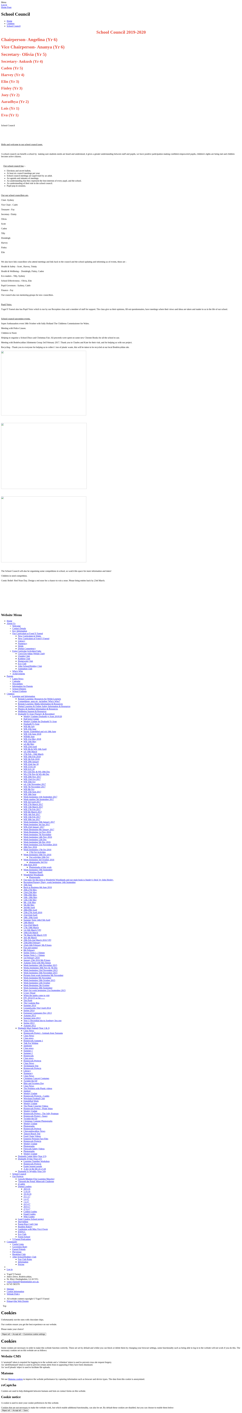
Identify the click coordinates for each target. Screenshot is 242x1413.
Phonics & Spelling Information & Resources (38, 709)
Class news (28, 1038)
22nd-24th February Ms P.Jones (38, 945)
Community (12, 1242)
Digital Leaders (25, 1186)
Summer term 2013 (32, 1018)
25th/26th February (32, 942)
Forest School (24, 1237)
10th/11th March (31, 932)
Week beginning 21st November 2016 (40, 844)
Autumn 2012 (30, 1025)
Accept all (17, 1334)
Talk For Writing (31, 1043)
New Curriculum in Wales (29, 636)
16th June (28, 885)
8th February (29, 950)
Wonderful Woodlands (33, 875)
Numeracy (22, 643)
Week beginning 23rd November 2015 (41, 970)
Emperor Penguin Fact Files (36, 1138)
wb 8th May (29, 744)
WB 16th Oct (29, 782)
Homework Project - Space (35, 1116)
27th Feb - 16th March (33, 754)
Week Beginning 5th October (36, 985)
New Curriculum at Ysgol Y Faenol (33, 638)
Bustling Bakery (25, 1226)
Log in (4, 5)
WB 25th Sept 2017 (32, 792)
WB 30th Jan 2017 (32, 819)
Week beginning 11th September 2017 (40, 797)
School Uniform (19, 691)
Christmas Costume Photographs (38, 1121)
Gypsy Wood (29, 993)
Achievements (18, 673)
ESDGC (21, 1231)
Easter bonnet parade (33, 1166)
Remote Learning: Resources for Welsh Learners (39, 699)
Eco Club (22, 663)
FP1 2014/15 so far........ (34, 998)
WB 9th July (29, 726)
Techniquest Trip (31, 1066)
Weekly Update (30, 1093)
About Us (11, 623)
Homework (29, 1056)
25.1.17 (27, 1196)
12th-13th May (30, 900)
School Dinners (19, 689)
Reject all (6, 1334)
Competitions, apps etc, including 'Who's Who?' (39, 701)
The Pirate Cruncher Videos (36, 1106)
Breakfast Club (19, 1254)
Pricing (21, 1264)
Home (9, 21)
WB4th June (29, 736)
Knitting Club (24, 658)
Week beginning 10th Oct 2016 (37, 854)
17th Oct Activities (37, 852)
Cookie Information (15, 1291)
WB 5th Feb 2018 (31, 759)
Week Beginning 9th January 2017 (39, 829)
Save (26, 1410)
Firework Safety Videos (34, 1149)
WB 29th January (31, 761)
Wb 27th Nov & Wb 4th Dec (36, 774)
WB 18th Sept (30, 794)
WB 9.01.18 (29, 769)
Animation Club (25, 668)
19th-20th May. (30, 895)
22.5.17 (27, 1204)
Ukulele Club (24, 656)
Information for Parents (22, 686)
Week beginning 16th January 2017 (39, 822)
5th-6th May (29, 905)
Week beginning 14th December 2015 (40, 965)
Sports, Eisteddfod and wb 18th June (40, 731)
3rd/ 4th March (30, 937)
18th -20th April (31, 917)
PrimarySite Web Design (18, 1301)
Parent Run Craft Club (28, 1224)
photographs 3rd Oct (38, 862)
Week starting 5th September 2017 (39, 799)
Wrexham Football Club (34, 1098)
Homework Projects (32, 1061)
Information (23, 1262)
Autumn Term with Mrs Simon (37, 963)
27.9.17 (27, 1209)
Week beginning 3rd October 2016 (39, 859)
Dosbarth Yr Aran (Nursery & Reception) (36, 714)
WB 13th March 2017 (33, 807)
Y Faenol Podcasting (21, 1239)
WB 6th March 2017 (33, 812)
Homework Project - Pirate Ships (38, 1108)
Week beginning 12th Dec (35, 839)
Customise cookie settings (34, 1334)
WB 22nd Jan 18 (31, 764)
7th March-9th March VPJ (35, 935)
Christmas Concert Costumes (36, 1078)
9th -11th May (30, 902)
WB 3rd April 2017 (32, 802)
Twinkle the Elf (30, 1081)
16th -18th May (30, 897)
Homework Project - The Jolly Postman (41, 1113)
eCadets (21, 1184)
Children (10, 23)
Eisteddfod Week (31, 1101)
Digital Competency (27, 648)
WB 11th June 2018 (32, 734)
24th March (29, 922)
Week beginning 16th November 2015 (40, 973)
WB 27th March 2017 (33, 804)
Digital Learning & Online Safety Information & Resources (44, 706)
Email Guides (30, 1214)
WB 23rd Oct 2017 (32, 779)
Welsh (20, 646)
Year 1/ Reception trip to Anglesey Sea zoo (42, 1020)
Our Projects (17, 1176)
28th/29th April (30, 910)
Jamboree (28, 1045)
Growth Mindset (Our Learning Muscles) (36, 1179)
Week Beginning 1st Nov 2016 (37, 832)
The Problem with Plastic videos (38, 1088)
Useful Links (18, 1244)
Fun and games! (31, 947)
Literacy (21, 641)
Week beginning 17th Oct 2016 (37, 849)
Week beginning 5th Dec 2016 (37, 842)
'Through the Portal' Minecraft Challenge (36, 1181)
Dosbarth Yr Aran (31, 724)
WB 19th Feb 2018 (32, 756)
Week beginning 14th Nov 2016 (38, 837)
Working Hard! (36, 872)
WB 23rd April (30, 746)
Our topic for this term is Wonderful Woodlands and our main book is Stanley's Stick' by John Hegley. (69, 880)
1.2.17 (26, 1199)
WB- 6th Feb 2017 (32, 814)
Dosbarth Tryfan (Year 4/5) (30, 1159)
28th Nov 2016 (30, 847)
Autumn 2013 (30, 1015)
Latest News (17, 679)
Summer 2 (28, 1053)
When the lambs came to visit (36, 995)
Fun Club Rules (25, 1259)
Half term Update (31, 719)
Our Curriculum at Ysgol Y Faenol (27, 633)
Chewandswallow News (34, 1131)
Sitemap (10, 1289)
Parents (10, 676)
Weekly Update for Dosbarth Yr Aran (40, 721)
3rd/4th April (29, 907)
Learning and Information (23, 696)
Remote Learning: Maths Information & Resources (40, 704)
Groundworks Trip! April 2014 (37, 1008)
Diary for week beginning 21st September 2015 (45, 990)
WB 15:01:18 (30, 766)
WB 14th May (30, 741)
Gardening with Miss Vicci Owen (33, 1229)
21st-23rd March (31, 925)
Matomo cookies (15, 1379)
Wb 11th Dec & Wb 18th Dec (37, 772)
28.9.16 (27, 1189)
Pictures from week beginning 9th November (43, 975)
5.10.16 (27, 1191)
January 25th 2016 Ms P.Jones (37, 960)
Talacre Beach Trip (32, 1133)
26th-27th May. (30, 890)
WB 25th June (30, 729)
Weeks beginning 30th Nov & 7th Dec (41, 968)
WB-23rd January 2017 (34, 827)
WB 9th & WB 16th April (35, 749)
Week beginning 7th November (37, 834)
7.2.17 (26, 1201)
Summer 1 (28, 1051)
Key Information (19, 631)
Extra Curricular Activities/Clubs (26, 651)
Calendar (16, 681)
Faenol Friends (18, 1249)
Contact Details (19, 628)
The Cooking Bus (31, 1003)
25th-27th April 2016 (33, 912)
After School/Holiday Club (30, 666)
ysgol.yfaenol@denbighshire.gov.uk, (23, 1281)
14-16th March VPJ (32, 930)
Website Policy (13, 1294)
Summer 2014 (30, 1005)
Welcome (16, 626)
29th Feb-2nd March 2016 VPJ (37, 940)
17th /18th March (31, 927)
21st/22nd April (30, 915)
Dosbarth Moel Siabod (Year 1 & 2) (34, 1028)
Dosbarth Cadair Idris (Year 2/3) (32, 1156)
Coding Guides (30, 1211)
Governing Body (19, 1247)
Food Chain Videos (32, 1136)
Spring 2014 (29, 1010)
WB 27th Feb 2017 (32, 809)
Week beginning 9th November (37, 978)
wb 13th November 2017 (35, 784)
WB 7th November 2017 (35, 787)
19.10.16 (27, 1194)
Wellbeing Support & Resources (32, 711)
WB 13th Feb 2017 (32, 817)
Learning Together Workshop (37, 1161)
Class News (29, 1030)
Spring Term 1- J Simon (34, 952)
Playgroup (16, 1252)
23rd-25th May (30, 892)
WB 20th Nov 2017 (32, 777)
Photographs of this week (40, 867)
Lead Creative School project (31, 1219)
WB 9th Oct (29, 789)
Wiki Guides (29, 1216)
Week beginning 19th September (38, 870)
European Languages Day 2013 (38, 1013)
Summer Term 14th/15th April (37, 920)
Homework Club (25, 661)
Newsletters (17, 684)
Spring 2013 (29, 1023)
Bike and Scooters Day (34, 1083)
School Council (13, 26)
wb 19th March (30, 751)
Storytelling (23, 1221)
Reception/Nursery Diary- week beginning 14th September (50, 882)
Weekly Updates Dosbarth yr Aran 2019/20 (43, 716)
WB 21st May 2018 (32, 739)
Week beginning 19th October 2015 (39, 980)
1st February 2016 (32, 958)
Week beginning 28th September (38, 988)
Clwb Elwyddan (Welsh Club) (31, 653)
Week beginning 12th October (37, 983)
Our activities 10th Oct (39, 857)
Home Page (6, 7)
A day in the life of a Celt (35, 1169)
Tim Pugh (28, 1000)
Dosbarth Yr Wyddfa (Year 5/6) (32, 1171)
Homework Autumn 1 (33, 1040)
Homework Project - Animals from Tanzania (43, 1033)
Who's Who (17, 671)
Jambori (27, 1091)
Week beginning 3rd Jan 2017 (37, 824)
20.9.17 (27, 1206)
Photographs (34, 877)
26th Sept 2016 (30, 865)
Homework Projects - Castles (36, 1096)
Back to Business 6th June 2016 (38, 887)
